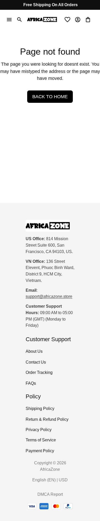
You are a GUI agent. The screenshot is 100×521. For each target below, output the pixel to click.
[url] (49, 296)
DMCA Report (50, 494)
